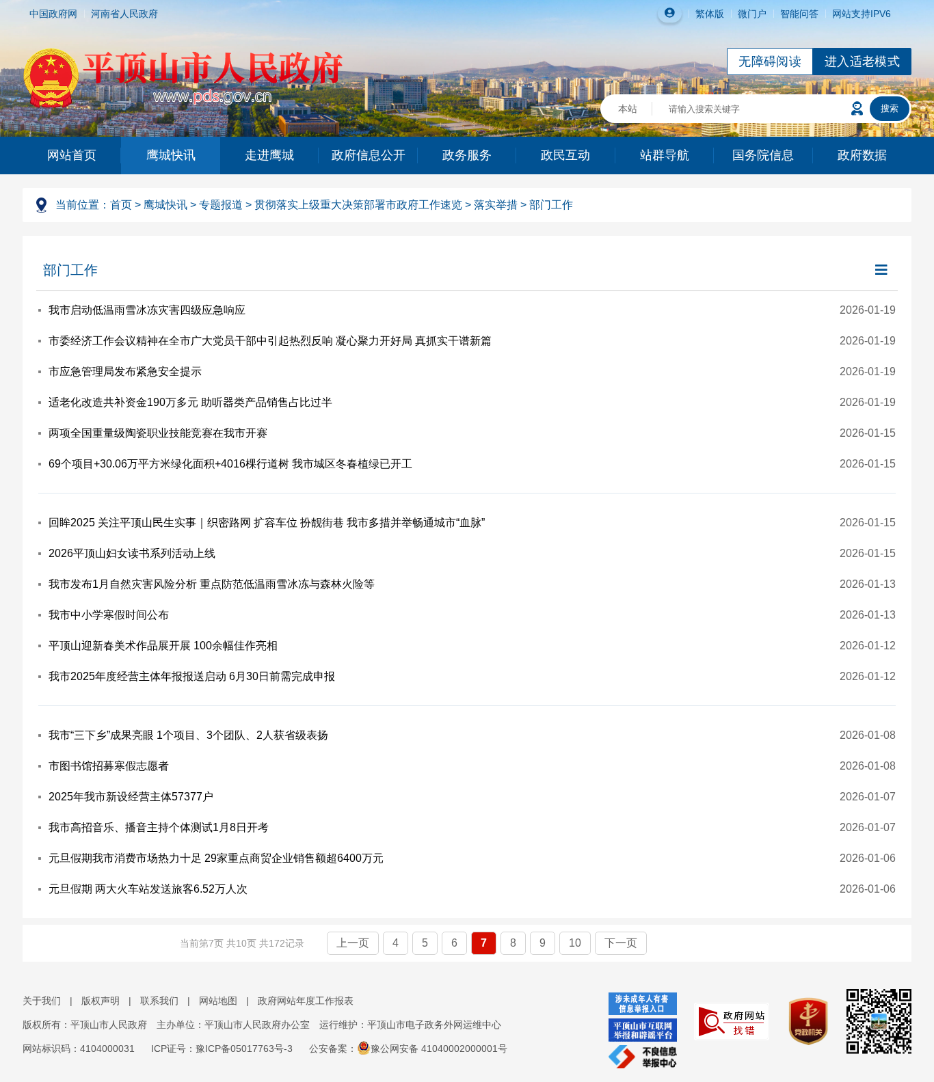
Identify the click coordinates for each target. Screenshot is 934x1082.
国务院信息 (763, 155)
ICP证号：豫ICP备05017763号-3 (222, 1048)
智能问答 (799, 13)
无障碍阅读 (769, 61)
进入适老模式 (862, 61)
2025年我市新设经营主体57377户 (131, 796)
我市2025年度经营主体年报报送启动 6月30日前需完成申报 (192, 676)
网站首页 (71, 155)
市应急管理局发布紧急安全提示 (125, 371)
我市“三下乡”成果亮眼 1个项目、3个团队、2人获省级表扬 (188, 735)
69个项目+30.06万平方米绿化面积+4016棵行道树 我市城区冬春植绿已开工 (230, 464)
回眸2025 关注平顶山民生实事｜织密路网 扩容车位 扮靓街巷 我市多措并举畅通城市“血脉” (267, 522)
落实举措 (496, 205)
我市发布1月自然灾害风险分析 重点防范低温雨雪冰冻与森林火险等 (212, 584)
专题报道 (221, 205)
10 (575, 943)
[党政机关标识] (801, 1020)
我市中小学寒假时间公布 (109, 615)
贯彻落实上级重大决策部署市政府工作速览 (358, 205)
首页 (121, 205)
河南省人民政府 (124, 13)
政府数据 (862, 155)
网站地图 (218, 1000)
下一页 (620, 943)
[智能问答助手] (857, 108)
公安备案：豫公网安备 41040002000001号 (408, 1048)
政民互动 (565, 155)
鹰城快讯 (171, 155)
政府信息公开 (368, 155)
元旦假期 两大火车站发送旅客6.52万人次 (148, 889)
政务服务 (467, 155)
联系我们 (159, 1000)
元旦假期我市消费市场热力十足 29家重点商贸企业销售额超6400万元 (216, 858)
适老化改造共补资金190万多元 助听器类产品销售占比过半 (190, 402)
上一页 (352, 943)
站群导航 (664, 155)
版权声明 (100, 1000)
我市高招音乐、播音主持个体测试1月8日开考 (159, 827)
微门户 (752, 13)
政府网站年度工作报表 (305, 1000)
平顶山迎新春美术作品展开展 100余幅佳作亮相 (163, 645)
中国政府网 (53, 13)
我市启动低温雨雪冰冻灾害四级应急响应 (147, 310)
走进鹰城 (269, 155)
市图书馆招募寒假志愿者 (109, 766)
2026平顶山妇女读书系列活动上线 (132, 553)
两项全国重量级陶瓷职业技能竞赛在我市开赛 (158, 433)
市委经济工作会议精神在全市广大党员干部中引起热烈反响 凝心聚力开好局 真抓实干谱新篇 (270, 341)
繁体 (705, 13)
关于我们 (42, 1000)
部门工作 (551, 205)
